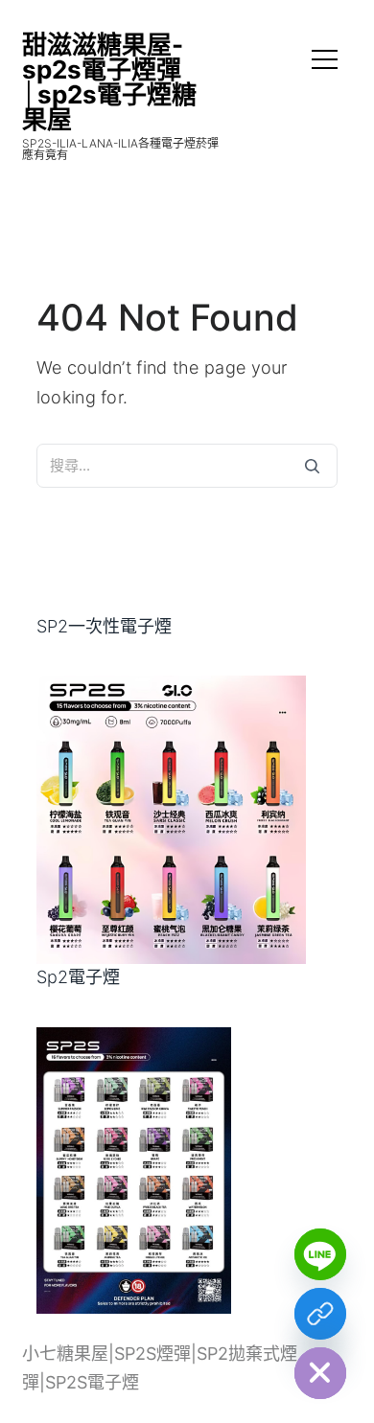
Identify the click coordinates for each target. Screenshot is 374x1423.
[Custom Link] (320, 1314)
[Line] (320, 1254)
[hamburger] (325, 62)
